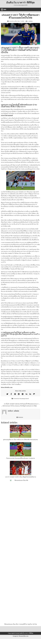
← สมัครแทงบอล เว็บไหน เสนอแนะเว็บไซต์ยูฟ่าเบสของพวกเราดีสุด (19, 406)
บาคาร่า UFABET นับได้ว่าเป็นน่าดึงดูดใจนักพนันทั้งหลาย (20, 477)
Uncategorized (24, 398)
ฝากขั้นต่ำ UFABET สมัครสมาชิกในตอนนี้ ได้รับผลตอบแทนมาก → (22, 404)
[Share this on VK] (22, 394)
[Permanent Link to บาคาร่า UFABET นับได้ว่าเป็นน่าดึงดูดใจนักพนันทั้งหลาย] (20, 468)
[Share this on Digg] (26, 394)
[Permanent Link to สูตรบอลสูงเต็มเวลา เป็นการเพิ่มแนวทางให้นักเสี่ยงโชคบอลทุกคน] (20, 431)
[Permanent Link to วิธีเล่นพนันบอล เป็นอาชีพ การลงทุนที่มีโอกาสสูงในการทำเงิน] (20, 550)
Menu (5, 9)
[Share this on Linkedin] (30, 394)
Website (20, 417)
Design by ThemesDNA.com (20, 636)
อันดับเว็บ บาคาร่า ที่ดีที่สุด (20, 2)
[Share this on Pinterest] (14, 394)
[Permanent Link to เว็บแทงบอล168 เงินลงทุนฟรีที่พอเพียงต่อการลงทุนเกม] (20, 449)
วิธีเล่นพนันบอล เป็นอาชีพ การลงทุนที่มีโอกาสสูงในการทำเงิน (20, 624)
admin (31, 21)
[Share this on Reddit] (18, 394)
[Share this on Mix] (34, 394)
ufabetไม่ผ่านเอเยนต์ (7, 115)
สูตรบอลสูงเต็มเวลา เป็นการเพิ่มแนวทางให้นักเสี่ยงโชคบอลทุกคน (20, 439)
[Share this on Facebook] (11, 394)
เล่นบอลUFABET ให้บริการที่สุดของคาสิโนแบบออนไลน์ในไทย (20, 16)
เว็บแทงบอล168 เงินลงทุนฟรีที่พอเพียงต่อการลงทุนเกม (20, 458)
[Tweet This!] (7, 394)
